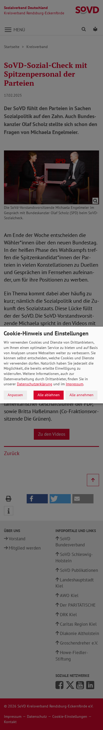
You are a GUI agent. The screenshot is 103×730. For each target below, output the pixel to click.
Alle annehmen (81, 394)
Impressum (74, 384)
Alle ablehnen (49, 394)
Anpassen (15, 394)
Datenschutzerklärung (34, 384)
